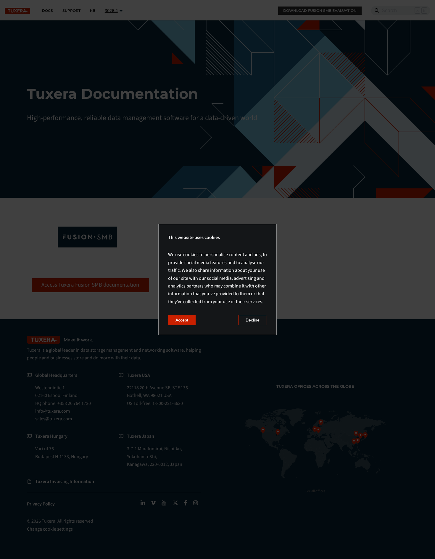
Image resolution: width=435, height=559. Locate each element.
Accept (181, 320)
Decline (253, 320)
